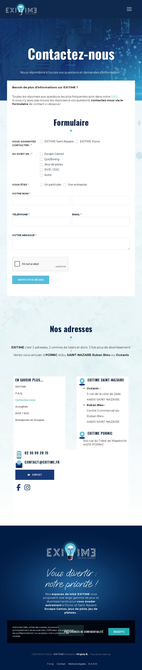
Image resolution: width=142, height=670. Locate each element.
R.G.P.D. (93, 663)
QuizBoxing (51, 159)
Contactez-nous (25, 399)
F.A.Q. (19, 393)
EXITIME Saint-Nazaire (59, 141)
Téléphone (20, 214)
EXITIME (20, 386)
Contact (61, 663)
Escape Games (54, 154)
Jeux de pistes (53, 164)
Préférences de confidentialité (83, 632)
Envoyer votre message (31, 279)
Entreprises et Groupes (29, 419)
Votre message (24, 235)
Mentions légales (77, 663)
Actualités (21, 406)
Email (77, 214)
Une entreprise (77, 184)
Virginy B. (82, 654)
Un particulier (52, 184)
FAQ (114, 96)
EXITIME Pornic (89, 141)
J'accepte (118, 632)
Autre (48, 175)
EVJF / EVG (51, 169)
